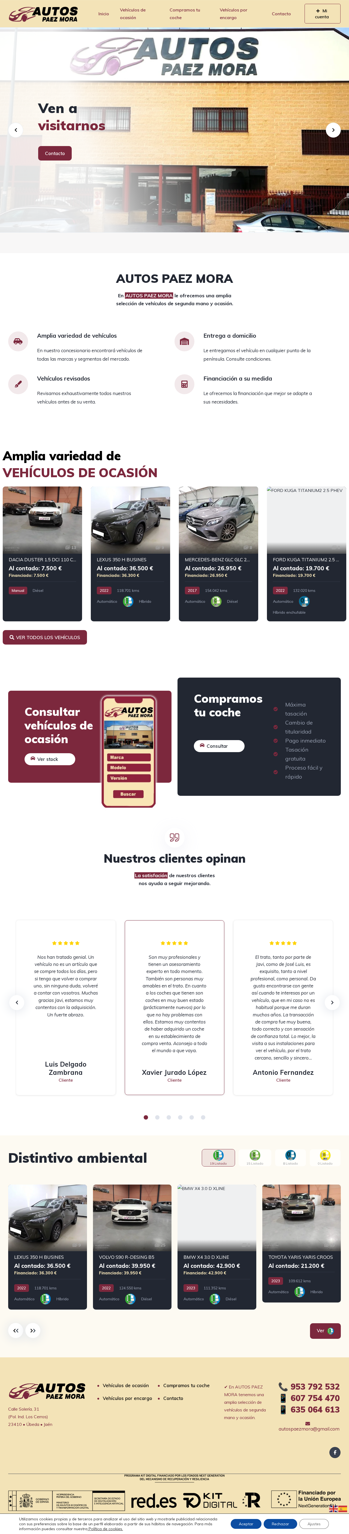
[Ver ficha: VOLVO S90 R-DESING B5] (132, 1247)
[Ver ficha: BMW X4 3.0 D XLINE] (216, 1247)
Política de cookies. (105, 1528)
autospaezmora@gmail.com (309, 1429)
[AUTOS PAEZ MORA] (43, 13)
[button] (146, 1117)
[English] (333, 1508)
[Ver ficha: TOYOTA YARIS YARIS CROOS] (301, 1243)
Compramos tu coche (185, 13)
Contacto (281, 13)
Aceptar (246, 1523)
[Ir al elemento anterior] (15, 1330)
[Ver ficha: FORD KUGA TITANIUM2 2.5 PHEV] (306, 553)
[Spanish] (343, 1508)
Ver (321, 1330)
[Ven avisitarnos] (174, 130)
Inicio (103, 13)
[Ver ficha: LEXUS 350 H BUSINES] (130, 553)
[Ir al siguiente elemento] (32, 1330)
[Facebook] (335, 1452)
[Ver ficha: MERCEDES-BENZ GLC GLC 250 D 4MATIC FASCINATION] (218, 553)
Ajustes (314, 1523)
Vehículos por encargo (233, 13)
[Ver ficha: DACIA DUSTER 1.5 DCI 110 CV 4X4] (42, 553)
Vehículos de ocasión (133, 13)
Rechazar (280, 1523)
